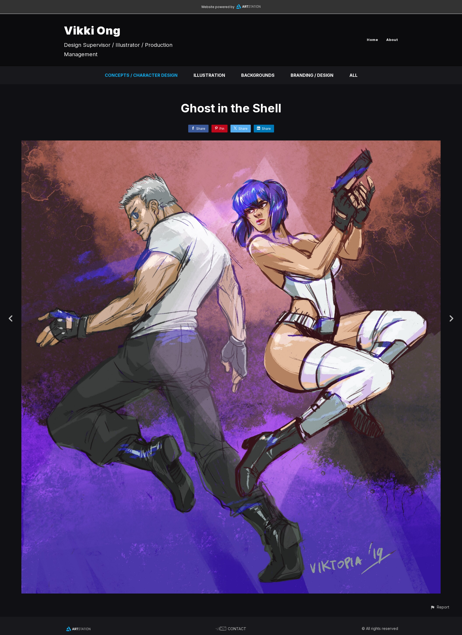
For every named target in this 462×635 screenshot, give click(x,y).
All (353, 75)
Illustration (209, 75)
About (392, 39)
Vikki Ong (92, 30)
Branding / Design (312, 75)
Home (372, 39)
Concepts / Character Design (141, 75)
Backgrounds (258, 75)
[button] (439, 607)
